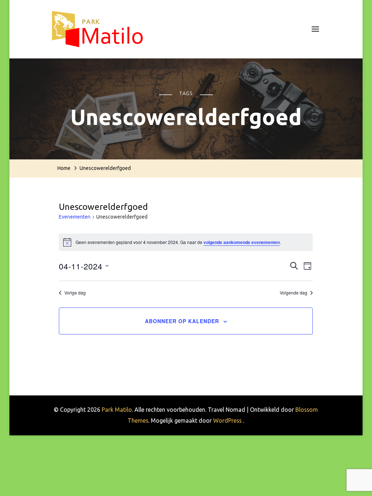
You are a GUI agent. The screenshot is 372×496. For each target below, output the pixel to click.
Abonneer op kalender (182, 321)
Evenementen (74, 217)
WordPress (227, 420)
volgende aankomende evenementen (241, 242)
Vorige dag (75, 293)
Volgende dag (293, 293)
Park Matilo (117, 409)
